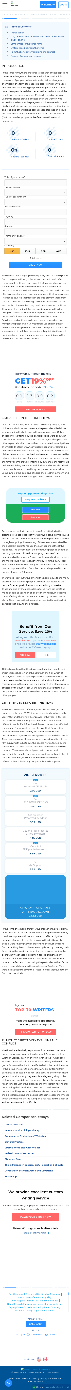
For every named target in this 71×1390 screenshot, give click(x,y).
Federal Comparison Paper (19, 1153)
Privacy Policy (39, 1379)
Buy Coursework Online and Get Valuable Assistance (34, 1294)
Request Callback (35, 499)
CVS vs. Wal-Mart (14, 1125)
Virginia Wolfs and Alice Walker (22, 1148)
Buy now (35, 517)
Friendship (11, 1177)
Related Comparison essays (26, 56)
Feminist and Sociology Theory (22, 1130)
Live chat (35, 510)
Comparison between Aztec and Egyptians (29, 1171)
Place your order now (35, 1217)
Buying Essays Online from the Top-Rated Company (35, 1307)
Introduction (17, 33)
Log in (63, 5)
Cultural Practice (14, 1142)
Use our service (35, 409)
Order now (48, 5)
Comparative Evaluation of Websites (25, 1136)
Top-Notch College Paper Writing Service (34, 1311)
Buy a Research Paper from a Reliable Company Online (34, 1304)
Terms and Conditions (19, 1379)
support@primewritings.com (35, 494)
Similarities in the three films (26, 44)
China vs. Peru (13, 1159)
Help (46, 655)
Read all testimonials (34, 1233)
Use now (25, 655)
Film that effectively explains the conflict (33, 52)
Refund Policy (54, 1379)
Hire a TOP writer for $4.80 (35, 1032)
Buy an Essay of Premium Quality (34, 1297)
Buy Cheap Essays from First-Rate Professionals (34, 1301)
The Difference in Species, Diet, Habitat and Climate (34, 1165)
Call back (35, 1324)
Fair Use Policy (35, 1382)
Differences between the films (27, 48)
